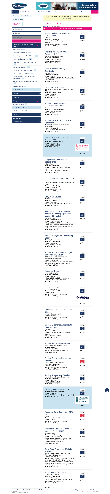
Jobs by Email (42, 12)
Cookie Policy (82, 490)
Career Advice (32, 12)
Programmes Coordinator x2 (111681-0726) (56, 161)
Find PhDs (23, 12)
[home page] (19, 6)
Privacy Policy (74, 490)
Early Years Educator (53, 197)
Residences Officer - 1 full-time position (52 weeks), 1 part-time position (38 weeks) (58, 213)
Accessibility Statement (92, 490)
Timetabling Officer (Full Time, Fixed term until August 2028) (60, 430)
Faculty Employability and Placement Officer (55, 53)
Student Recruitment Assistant (57, 343)
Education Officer (52, 287)
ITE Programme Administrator (57, 390)
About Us (19, 492)
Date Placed (46, 26)
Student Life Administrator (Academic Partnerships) (55, 104)
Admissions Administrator (55, 472)
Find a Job (15, 12)
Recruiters (95, 12)
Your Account (85, 12)
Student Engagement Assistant (57, 375)
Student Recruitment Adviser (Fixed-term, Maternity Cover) (60, 253)
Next (53, 487)
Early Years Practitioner (54, 87)
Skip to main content (7, 1)
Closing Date (56, 26)
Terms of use (67, 490)
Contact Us (25, 492)
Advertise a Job (52, 12)
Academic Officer (52, 271)
